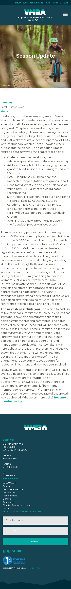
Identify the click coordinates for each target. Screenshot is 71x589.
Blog (25, 3)
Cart (65, 3)
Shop (18, 3)
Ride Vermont (10, 495)
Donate (57, 3)
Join (48, 3)
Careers (7, 486)
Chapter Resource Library (16, 505)
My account (36, 3)
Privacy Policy (35, 568)
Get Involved (9, 492)
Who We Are (9, 483)
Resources (8, 502)
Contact (7, 508)
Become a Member (13, 489)
